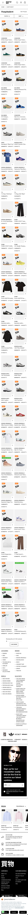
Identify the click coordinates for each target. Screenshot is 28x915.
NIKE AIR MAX (6, 678)
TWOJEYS (18, 670)
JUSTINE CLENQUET (21, 666)
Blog (2, 890)
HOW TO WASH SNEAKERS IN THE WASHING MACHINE (21, 703)
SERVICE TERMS (5, 886)
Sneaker (5, 657)
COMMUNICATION (6, 880)
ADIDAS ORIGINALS (21, 657)
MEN (3, 655)
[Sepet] (25, 2)
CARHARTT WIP (20, 664)
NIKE (17, 655)
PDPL (17, 878)
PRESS (3, 878)
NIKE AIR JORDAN (6, 694)
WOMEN (4, 653)
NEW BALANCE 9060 (7, 685)
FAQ (17, 883)
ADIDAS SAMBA (6, 681)
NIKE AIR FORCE (6, 691)
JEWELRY (4, 665)
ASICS (17, 662)
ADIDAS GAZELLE (6, 687)
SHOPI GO (18, 653)
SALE (3, 668)
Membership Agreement (12, 791)
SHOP (2, 876)
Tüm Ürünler (20, 806)
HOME (4, 660)
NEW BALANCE (20, 660)
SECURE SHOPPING (21, 873)
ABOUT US (4, 873)
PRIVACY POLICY (20, 876)
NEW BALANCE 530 (7, 683)
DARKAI (18, 668)
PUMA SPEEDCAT (7, 689)
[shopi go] (9, 2)
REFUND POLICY (5, 888)
